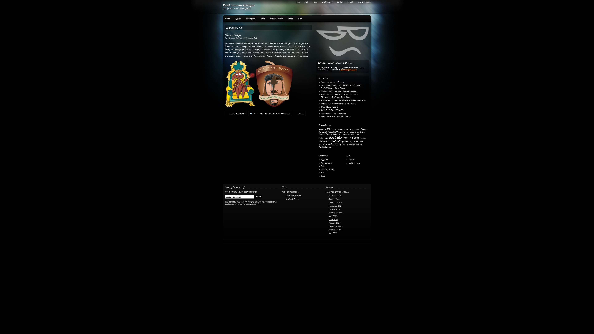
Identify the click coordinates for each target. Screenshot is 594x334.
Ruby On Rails (353, 141)
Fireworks (339, 134)
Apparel (238, 19)
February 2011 (335, 196)
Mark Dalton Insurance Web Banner (336, 117)
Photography (327, 2)
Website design (333, 144)
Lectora (363, 138)
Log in (351, 160)
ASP (328, 129)
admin (230, 38)
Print (298, 2)
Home (227, 19)
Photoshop (285, 114)
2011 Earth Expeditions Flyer (333, 110)
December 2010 (335, 202)
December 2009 (335, 226)
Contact (340, 2)
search (350, 2)
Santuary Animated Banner (332, 82)
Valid (354, 163)
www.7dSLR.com (292, 199)
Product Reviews (276, 19)
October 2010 (334, 209)
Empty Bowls (360, 132)
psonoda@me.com (349, 70)
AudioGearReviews (293, 196)
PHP (346, 141)
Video (315, 2)
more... (301, 114)
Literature (324, 141)
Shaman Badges (233, 35)
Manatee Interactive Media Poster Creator (338, 104)
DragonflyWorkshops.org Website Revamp (339, 91)
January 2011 (334, 199)
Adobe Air (258, 114)
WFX (344, 145)
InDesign (355, 137)
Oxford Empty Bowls (329, 107)
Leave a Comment (237, 114)
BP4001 (357, 129)
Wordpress (351, 145)
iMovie (346, 138)
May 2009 (333, 233)
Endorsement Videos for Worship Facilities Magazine (343, 100)
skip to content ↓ (364, 2)
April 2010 (333, 219)
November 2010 (335, 206)
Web (306, 2)
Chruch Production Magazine (332, 132)
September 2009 (336, 230)
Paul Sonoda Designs (239, 5)
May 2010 (333, 216)
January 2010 (334, 223)
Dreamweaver (349, 132)
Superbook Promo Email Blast (333, 113)
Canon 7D (267, 114)
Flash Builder (349, 134)
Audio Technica (337, 129)
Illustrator (276, 114)
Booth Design (349, 129)
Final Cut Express (327, 134)
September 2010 (336, 213)
